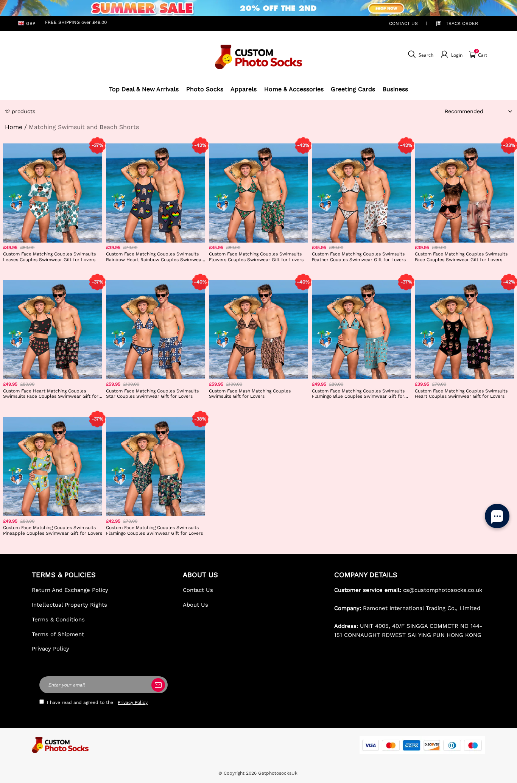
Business (395, 89)
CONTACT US (403, 23)
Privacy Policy (50, 648)
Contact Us (198, 590)
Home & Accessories (294, 89)
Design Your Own (53, 270)
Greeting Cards (353, 89)
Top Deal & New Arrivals (144, 89)
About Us (195, 604)
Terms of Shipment (58, 634)
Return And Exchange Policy (70, 590)
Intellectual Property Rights (69, 604)
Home (13, 127)
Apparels (243, 89)
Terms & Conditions (58, 619)
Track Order (462, 23)
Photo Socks (204, 89)
